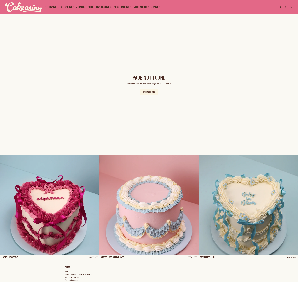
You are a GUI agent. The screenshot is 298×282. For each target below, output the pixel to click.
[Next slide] (95, 204)
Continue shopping (149, 92)
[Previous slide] (3, 204)
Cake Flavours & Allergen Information (79, 274)
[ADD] (96, 251)
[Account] (285, 7)
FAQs (67, 272)
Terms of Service (71, 280)
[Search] (280, 7)
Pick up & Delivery (72, 277)
